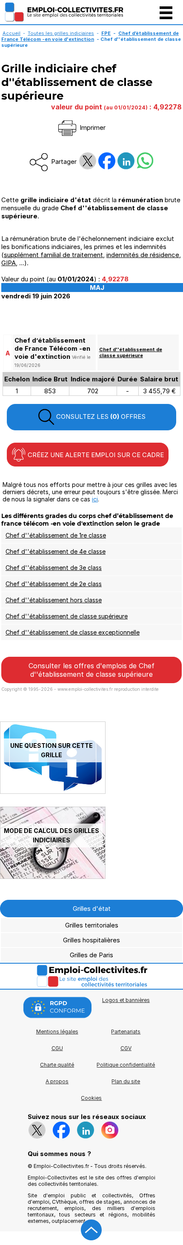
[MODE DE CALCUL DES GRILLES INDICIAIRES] (53, 877)
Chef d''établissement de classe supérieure (130, 352)
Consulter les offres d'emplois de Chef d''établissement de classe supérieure (91, 669)
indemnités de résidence (142, 255)
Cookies (91, 1098)
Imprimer (92, 127)
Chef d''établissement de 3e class (54, 567)
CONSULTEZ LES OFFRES (100, 416)
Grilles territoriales (91, 925)
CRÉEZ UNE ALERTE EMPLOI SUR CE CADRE (95, 455)
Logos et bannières (126, 1000)
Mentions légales (57, 1031)
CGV (126, 1048)
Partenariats (125, 1031)
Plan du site (126, 1081)
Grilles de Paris (91, 955)
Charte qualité (57, 1065)
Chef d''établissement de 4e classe (56, 551)
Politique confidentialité (126, 1065)
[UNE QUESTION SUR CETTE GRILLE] (53, 791)
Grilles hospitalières (91, 940)
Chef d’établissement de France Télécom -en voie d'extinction (90, 36)
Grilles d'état (92, 908)
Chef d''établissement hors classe (54, 600)
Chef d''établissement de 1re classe (56, 535)
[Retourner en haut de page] (91, 1230)
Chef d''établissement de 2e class (54, 583)
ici (95, 499)
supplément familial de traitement (53, 255)
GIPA (8, 263)
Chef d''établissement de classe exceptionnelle (73, 632)
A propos (57, 1081)
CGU (57, 1048)
